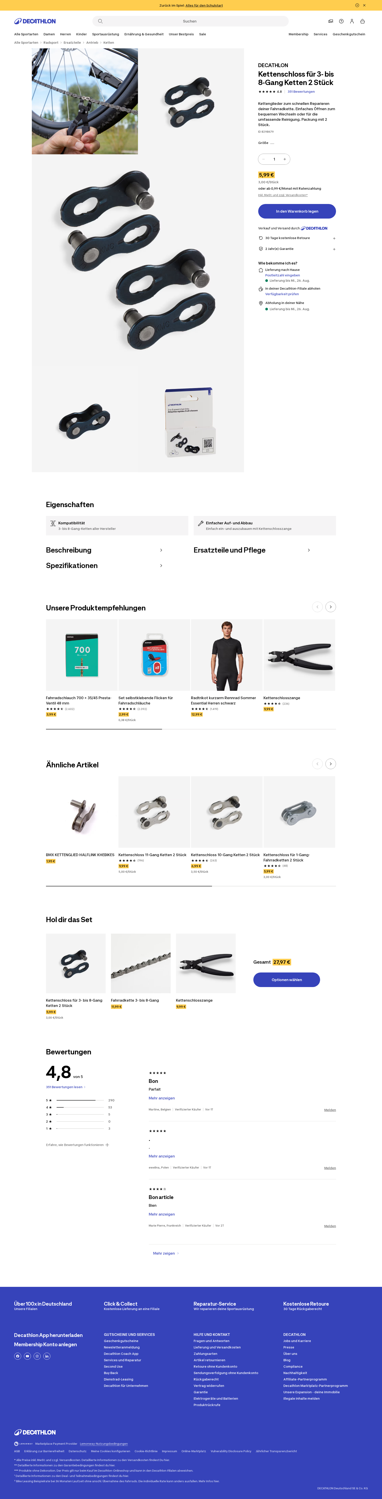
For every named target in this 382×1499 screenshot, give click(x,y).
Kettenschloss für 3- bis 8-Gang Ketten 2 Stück (74, 1003)
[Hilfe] (341, 21)
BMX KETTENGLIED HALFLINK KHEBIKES (80, 855)
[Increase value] (284, 159)
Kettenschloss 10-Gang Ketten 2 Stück (225, 855)
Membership (298, 34)
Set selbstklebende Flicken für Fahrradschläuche (146, 700)
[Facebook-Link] (17, 1356)
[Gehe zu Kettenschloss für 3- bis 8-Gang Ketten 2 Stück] (76, 963)
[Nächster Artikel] (330, 607)
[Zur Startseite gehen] (35, 21)
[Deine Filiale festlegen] (330, 21)
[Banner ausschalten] (357, 5)
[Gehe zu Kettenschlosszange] (206, 963)
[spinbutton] (274, 159)
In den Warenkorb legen (297, 211)
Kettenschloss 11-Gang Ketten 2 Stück (152, 855)
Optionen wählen (287, 980)
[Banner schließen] (364, 5)
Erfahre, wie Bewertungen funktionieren (75, 1145)
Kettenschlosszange (282, 698)
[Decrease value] (263, 159)
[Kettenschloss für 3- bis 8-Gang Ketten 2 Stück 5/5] (191, 419)
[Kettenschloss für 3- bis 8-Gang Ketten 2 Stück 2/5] (85, 101)
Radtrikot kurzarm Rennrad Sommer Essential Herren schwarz (224, 700)
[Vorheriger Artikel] (317, 607)
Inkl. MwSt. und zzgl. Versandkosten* (283, 195)
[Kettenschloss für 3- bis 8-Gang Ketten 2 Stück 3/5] (138, 260)
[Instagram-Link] (37, 1356)
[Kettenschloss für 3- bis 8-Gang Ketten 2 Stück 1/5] (191, 101)
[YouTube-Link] (27, 1356)
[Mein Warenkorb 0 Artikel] (362, 21)
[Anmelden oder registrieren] (352, 21)
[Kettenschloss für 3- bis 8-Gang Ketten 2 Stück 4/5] (85, 419)
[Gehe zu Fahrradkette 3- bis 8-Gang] (141, 963)
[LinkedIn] (46, 1356)
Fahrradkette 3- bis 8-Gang (135, 1000)
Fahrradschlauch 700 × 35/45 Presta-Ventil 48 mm (78, 700)
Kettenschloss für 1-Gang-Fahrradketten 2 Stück (287, 857)
